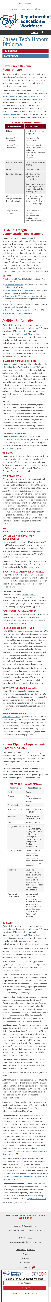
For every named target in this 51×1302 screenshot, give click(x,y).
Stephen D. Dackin (21, 1226)
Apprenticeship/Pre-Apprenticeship (20, 296)
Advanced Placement (14, 284)
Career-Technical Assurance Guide (19, 290)
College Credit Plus (13, 279)
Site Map (25, 1258)
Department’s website (36, 1198)
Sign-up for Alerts (24, 1267)
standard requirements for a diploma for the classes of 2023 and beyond (25, 96)
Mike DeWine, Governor (25, 1249)
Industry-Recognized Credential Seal (28, 575)
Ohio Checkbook (25, 1262)
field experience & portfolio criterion (29, 631)
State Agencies (19, 9)
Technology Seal (29, 594)
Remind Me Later (31, 1294)
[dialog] (24, 1286)
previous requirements (12, 114)
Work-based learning (11, 716)
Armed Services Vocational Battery (19, 310)
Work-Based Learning (14, 313)
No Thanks (16, 1294)
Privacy (26, 1254)
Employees (30, 9)
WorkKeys (9, 304)
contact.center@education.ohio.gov (25, 1242)
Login (10, 9)
